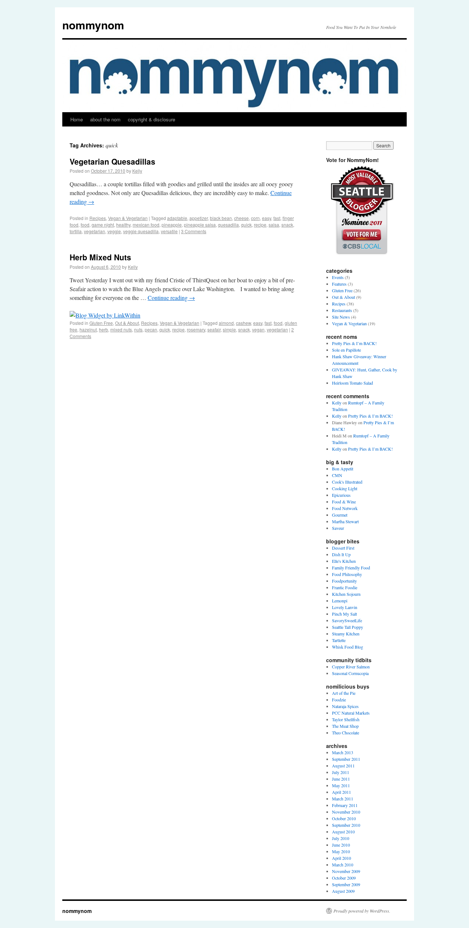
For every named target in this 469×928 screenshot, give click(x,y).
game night (103, 224)
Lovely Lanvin (344, 607)
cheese (241, 218)
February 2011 (345, 805)
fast (276, 218)
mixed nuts (121, 329)
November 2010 (346, 812)
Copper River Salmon (351, 667)
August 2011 (343, 766)
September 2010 (346, 825)
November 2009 (346, 871)
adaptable (177, 218)
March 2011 (342, 799)
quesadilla (228, 224)
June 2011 (341, 779)
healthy (123, 224)
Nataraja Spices (345, 706)
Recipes (97, 218)
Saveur (338, 528)
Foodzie (339, 700)
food (85, 224)
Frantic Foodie (344, 587)
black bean (221, 218)
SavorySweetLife (347, 620)
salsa (274, 224)
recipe (260, 224)
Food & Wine (344, 502)
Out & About (127, 323)
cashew (243, 323)
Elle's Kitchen (344, 561)
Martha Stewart (345, 521)
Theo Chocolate (345, 733)
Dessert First (343, 548)
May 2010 (341, 851)
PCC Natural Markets (351, 713)
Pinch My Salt (344, 614)
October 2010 (344, 818)
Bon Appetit (342, 469)
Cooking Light (344, 488)
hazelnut (88, 329)
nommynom (93, 25)
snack (287, 224)
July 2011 (340, 772)
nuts (138, 329)
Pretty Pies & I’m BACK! (354, 343)
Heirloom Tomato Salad (352, 383)
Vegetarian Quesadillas (112, 161)
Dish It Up (341, 554)
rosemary (196, 329)
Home (76, 119)
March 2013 (342, 752)
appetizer (198, 218)
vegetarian (94, 231)
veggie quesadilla (141, 231)
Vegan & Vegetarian (128, 218)
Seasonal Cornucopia (350, 673)
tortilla (76, 231)
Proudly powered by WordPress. (361, 911)
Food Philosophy (347, 574)
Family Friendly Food (351, 568)
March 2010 (342, 865)
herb (103, 329)
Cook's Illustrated (347, 482)
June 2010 (341, 845)
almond (226, 323)
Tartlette (339, 640)
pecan (151, 329)
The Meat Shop (345, 726)
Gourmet (339, 515)
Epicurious (341, 495)
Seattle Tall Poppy (347, 627)
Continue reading (171, 297)
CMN (337, 475)
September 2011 (346, 759)
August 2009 (343, 891)
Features (339, 284)
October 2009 (344, 878)
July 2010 (340, 838)
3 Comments (193, 231)
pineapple (172, 224)
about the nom (105, 119)
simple (229, 329)
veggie (114, 231)
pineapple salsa (200, 224)
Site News (341, 317)
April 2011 (341, 792)
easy (266, 218)
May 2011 (341, 785)
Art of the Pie (343, 693)
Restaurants (342, 310)
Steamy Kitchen (345, 634)
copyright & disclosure (151, 119)
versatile (169, 231)
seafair (214, 329)
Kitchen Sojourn (346, 594)
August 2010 (343, 832)
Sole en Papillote (346, 350)
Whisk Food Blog (347, 647)
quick (246, 224)
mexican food (146, 224)
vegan (258, 329)
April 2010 (341, 858)
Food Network (345, 508)
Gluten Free (101, 323)
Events (338, 277)
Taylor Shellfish (345, 719)
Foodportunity (344, 581)
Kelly (137, 171)
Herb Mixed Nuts (100, 257)
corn (255, 218)
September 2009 (346, 884)
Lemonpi (339, 601)
